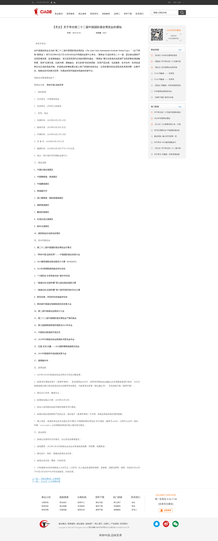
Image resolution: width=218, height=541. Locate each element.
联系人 (134, 510)
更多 (180, 50)
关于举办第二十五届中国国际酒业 (167, 112)
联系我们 (140, 14)
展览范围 (45, 510)
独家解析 (106, 14)
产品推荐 (115, 524)
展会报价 (63, 502)
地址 (133, 502)
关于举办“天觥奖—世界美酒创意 (167, 154)
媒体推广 (89, 524)
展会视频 (63, 506)
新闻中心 (81, 502)
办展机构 (81, 497)
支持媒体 (81, 506)
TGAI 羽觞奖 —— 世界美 (164, 73)
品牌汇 (117, 14)
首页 (169, 2)
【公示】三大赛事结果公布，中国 (167, 124)
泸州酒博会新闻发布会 (163, 91)
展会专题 (99, 502)
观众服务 (82, 14)
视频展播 (64, 497)
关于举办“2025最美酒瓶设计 (165, 142)
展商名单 (81, 510)
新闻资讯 (94, 14)
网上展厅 (117, 502)
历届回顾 (63, 510)
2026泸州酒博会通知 (162, 118)
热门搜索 (117, 497)
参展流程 (45, 506)
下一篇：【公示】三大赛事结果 (46, 481)
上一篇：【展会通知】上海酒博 (46, 479)
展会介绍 (46, 497)
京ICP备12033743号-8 (97, 527)
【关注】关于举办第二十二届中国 (167, 148)
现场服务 (117, 506)
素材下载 (99, 506)
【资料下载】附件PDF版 (163, 97)
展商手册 (99, 510)
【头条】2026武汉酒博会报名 (165, 55)
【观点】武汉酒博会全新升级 (165, 67)
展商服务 (70, 14)
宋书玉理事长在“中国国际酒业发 (167, 130)
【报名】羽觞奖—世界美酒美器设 (167, 85)
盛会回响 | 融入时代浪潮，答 (165, 136)
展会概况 (59, 14)
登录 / (175, 2)
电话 (133, 506)
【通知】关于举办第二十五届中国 (167, 61)
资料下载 (128, 14)
